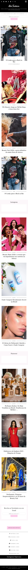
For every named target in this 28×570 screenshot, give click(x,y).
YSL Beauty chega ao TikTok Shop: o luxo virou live (14, 108)
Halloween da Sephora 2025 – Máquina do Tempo (14, 452)
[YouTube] (6, 1)
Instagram (14, 557)
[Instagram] (1, 1)
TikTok (14, 540)
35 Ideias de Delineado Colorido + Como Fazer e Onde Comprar (14, 344)
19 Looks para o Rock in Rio (14, 194)
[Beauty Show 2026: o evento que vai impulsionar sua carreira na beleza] (14, 234)
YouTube (14, 550)
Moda (14, 191)
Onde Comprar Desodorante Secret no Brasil (14, 301)
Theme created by (14, 568)
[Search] (15, 1)
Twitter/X (14, 533)
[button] (26, 1)
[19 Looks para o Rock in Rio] (14, 173)
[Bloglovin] (12, 1)
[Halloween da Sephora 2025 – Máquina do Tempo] (14, 430)
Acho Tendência (14, 6)
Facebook (14, 543)
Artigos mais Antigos (14, 527)
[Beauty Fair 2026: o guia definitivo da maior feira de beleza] (14, 130)
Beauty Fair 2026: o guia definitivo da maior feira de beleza (14, 151)
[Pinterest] (3, 1)
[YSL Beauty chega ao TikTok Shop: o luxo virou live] (14, 86)
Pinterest (14, 546)
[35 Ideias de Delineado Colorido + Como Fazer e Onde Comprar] (14, 322)
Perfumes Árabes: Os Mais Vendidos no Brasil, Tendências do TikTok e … (14, 408)
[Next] (25, 44)
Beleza (14, 148)
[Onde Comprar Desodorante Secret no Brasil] (14, 279)
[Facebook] (10, 1)
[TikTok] (8, 1)
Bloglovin (14, 553)
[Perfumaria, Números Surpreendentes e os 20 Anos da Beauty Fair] (14, 474)
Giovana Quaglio (19, 67)
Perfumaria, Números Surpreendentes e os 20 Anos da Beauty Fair (14, 496)
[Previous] (3, 44)
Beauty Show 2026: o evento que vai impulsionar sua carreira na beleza (17, 62)
